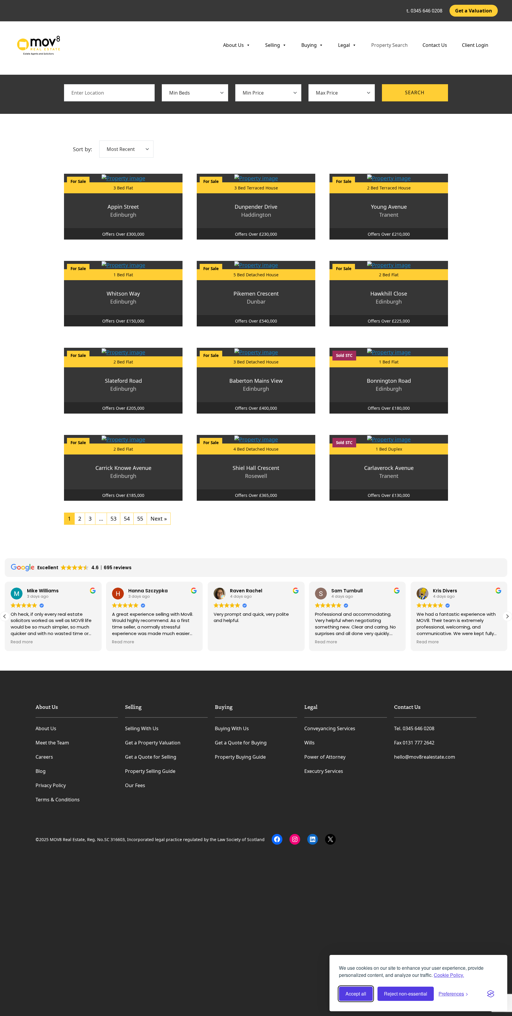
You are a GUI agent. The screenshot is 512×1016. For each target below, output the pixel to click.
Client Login (475, 45)
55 (140, 518)
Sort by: (82, 149)
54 (127, 518)
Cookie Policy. (449, 975)
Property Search (389, 45)
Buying (309, 45)
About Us (233, 45)
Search (415, 92)
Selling (272, 45)
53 (113, 518)
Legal (344, 45)
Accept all (355, 993)
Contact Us (435, 45)
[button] (507, 616)
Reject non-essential (405, 993)
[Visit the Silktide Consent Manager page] (491, 994)
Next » (159, 518)
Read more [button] (22, 642)
